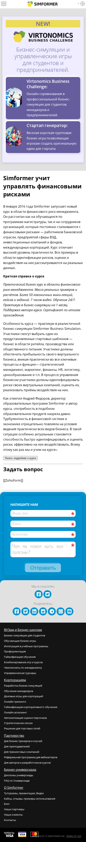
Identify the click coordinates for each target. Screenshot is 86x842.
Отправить (43, 568)
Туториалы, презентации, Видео (24, 793)
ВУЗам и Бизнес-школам (23, 630)
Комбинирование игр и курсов (23, 662)
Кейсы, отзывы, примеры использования (29, 798)
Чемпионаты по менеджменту (23, 667)
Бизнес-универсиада (20, 769)
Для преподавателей (17, 746)
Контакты (10, 820)
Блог (7, 804)
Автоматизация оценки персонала (25, 718)
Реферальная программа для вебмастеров (30, 757)
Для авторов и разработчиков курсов (27, 762)
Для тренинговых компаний (21, 752)
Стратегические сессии (18, 723)
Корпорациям (15, 680)
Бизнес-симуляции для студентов (24, 635)
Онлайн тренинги (15, 701)
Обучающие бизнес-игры (20, 641)
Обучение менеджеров (18, 691)
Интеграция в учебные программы (26, 646)
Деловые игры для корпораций (23, 696)
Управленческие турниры (20, 673)
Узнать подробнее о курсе (20, 458)
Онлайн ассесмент (15, 712)
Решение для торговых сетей (22, 728)
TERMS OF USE (73, 836)
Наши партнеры (14, 809)
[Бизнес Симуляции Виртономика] (42, 3)
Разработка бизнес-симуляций (23, 685)
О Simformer (13, 787)
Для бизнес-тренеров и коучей (23, 741)
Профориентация (15, 651)
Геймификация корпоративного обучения (30, 707)
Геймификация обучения (20, 657)
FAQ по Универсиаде (17, 780)
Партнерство (14, 735)
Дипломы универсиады (18, 775)
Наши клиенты (13, 814)
